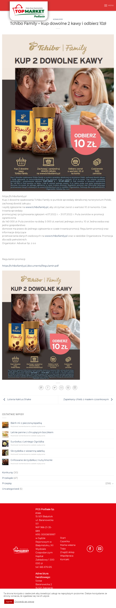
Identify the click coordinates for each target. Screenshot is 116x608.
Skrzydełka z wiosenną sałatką (28, 450)
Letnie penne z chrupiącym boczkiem (32, 432)
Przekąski (7, 478)
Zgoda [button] (9, 601)
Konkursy (58, 19)
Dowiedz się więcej (24, 601)
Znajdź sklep (67, 552)
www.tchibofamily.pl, (37, 207)
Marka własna (67, 545)
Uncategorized (10, 489)
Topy (63, 548)
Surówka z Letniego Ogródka (27, 441)
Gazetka (65, 541)
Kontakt (64, 559)
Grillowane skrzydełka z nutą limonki (31, 460)
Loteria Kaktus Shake (19, 399)
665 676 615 (46, 567)
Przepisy (7, 483)
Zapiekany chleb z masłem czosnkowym (86, 399)
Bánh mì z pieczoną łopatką (26, 423)
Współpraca (66, 555)
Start (63, 538)
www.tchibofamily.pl (56, 236)
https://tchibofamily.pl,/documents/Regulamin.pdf (30, 265)
